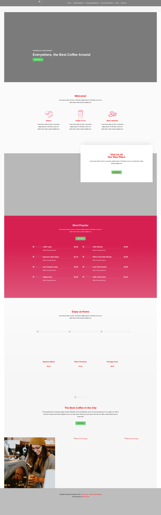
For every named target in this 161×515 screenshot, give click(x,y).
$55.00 (48, 366)
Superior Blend (49, 362)
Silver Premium (80, 362)
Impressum (85, 494)
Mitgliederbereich (92, 3)
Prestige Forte (112, 362)
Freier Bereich (78, 3)
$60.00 (112, 366)
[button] (38, 59)
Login (117, 3)
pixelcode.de (85, 496)
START (69, 3)
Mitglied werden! (107, 3)
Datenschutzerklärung (96, 494)
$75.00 (80, 366)
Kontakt (124, 3)
